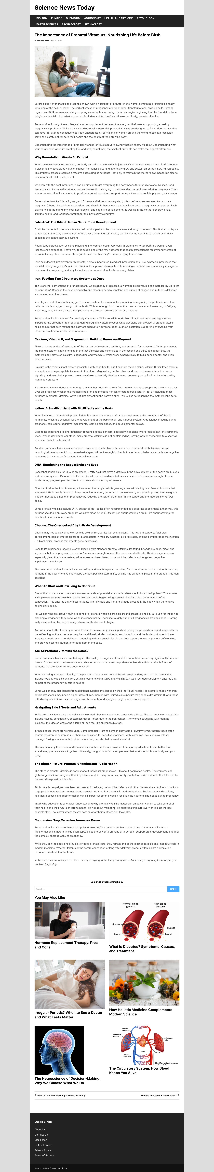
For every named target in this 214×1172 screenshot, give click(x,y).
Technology (93, 24)
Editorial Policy (43, 1145)
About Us (40, 1129)
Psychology (145, 18)
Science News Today (65, 7)
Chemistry (73, 18)
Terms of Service (44, 1155)
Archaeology (71, 24)
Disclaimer (41, 1139)
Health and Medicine (118, 18)
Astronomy (92, 18)
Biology (41, 18)
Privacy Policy (43, 1150)
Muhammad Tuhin (42, 41)
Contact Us (41, 1134)
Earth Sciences (47, 24)
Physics (56, 18)
